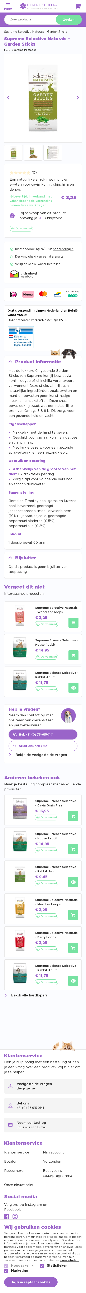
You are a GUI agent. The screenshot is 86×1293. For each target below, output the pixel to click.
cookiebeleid (69, 1260)
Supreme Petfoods (24, 50)
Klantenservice (16, 1152)
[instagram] (15, 1217)
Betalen (10, 1161)
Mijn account (53, 1152)
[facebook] (6, 1217)
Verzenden (52, 1161)
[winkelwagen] (78, 7)
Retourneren (14, 1170)
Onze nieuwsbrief (19, 1185)
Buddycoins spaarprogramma (57, 1173)
